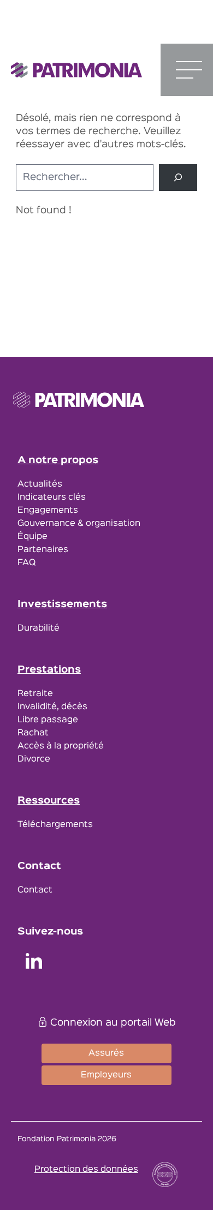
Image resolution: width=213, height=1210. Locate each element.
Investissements (62, 604)
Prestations (49, 670)
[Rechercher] (178, 177)
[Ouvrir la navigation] (189, 70)
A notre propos (57, 460)
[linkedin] (34, 963)
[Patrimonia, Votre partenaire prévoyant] (76, 70)
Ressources (48, 800)
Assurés (106, 1053)
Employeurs (106, 1075)
